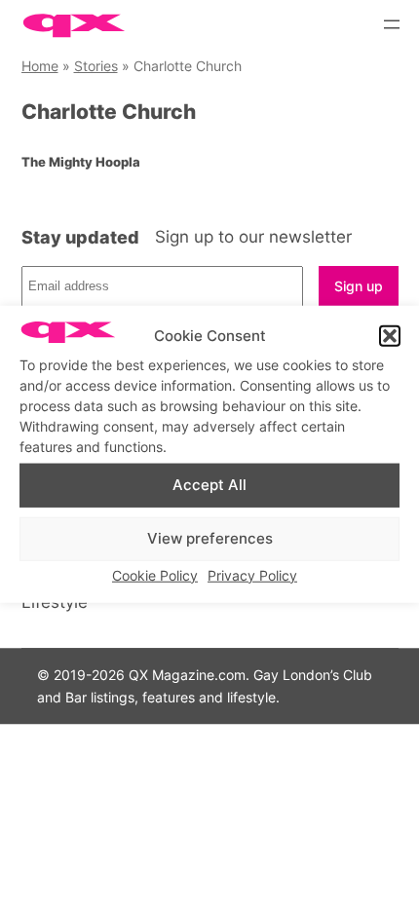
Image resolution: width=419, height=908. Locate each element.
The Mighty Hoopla (80, 162)
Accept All (209, 484)
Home (39, 65)
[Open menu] (391, 24)
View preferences (210, 538)
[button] (390, 336)
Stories (96, 65)
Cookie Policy (155, 574)
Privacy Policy (252, 574)
